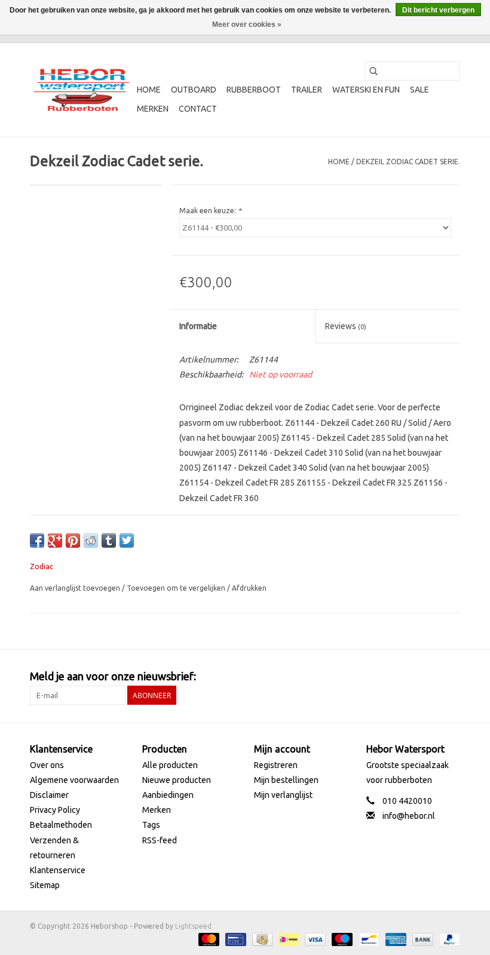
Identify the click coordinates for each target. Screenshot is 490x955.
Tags (151, 825)
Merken (153, 108)
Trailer (306, 89)
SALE (419, 89)
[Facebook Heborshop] (387, 676)
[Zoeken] (373, 71)
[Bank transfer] (421, 938)
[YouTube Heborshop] (429, 676)
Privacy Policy (55, 810)
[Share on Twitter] (127, 540)
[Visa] (314, 938)
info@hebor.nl (408, 816)
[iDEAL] (287, 938)
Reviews (345, 326)
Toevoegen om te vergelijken (177, 588)
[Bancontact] (367, 938)
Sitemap (45, 885)
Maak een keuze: (210, 210)
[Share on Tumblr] (109, 540)
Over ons (47, 765)
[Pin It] (73, 540)
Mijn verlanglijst (283, 795)
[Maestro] (340, 938)
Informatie (198, 326)
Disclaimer (49, 795)
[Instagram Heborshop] (450, 676)
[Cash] (261, 938)
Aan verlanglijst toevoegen (76, 588)
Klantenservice (57, 870)
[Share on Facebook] (37, 540)
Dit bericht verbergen (438, 10)
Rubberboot (253, 89)
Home (149, 89)
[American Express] (394, 938)
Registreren (276, 765)
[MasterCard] (207, 938)
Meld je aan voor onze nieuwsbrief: (113, 676)
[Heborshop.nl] (81, 90)
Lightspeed (193, 926)
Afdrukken (249, 588)
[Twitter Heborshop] (408, 676)
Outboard (193, 89)
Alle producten (170, 765)
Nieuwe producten (176, 780)
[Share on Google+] (55, 540)
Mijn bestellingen (286, 780)
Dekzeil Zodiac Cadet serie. (408, 161)
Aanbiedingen (168, 795)
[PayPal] (447, 938)
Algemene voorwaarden (74, 780)
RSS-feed (159, 840)
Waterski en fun (366, 89)
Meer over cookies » (246, 24)
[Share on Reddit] (91, 540)
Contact (198, 108)
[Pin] (234, 938)
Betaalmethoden (61, 825)
